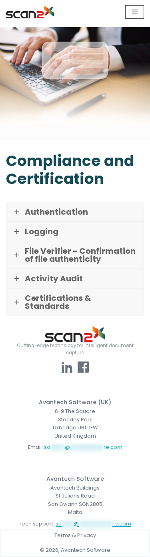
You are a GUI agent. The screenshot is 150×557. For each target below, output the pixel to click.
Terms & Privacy (75, 535)
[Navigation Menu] (134, 12)
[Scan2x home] (75, 334)
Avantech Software (85, 550)
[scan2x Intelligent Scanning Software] (30, 12)
